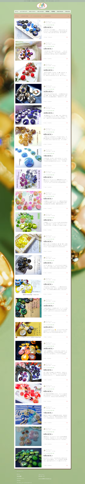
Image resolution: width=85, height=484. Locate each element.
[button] (68, 16)
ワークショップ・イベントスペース (24, 482)
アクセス (18, 480)
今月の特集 (19, 476)
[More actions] (67, 22)
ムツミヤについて (20, 478)
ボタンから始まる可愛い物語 (49, 46)
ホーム (18, 474)
